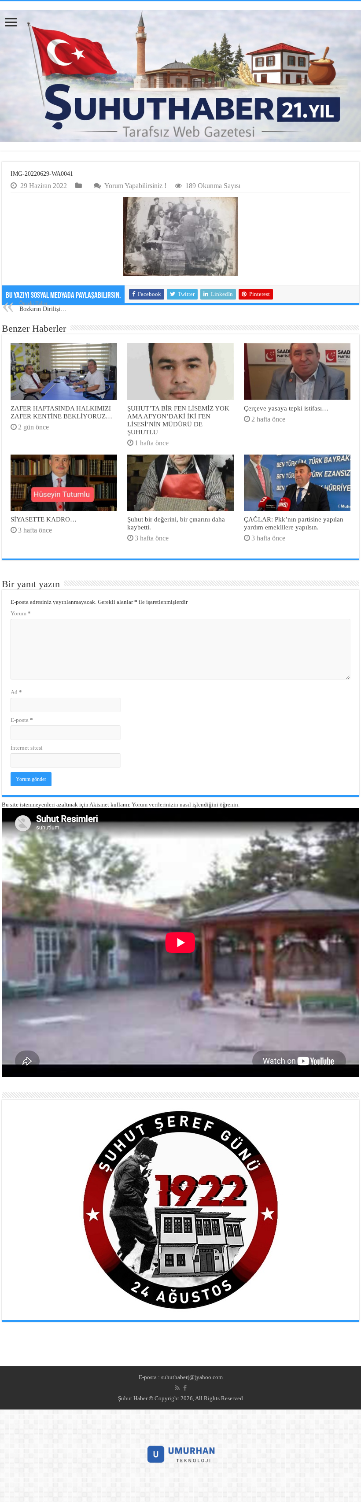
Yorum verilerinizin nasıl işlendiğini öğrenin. (185, 804)
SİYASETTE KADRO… (44, 519)
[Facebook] (185, 1388)
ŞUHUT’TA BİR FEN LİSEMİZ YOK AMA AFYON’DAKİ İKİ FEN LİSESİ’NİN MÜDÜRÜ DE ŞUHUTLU (178, 420)
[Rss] (177, 1388)
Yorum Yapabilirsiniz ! (135, 185)
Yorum (21, 613)
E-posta (22, 720)
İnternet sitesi (27, 747)
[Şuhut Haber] (180, 76)
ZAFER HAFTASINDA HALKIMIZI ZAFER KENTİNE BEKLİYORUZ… (61, 412)
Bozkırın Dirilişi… (42, 306)
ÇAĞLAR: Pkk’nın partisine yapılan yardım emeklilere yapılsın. (293, 523)
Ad (16, 692)
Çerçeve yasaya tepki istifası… (286, 408)
